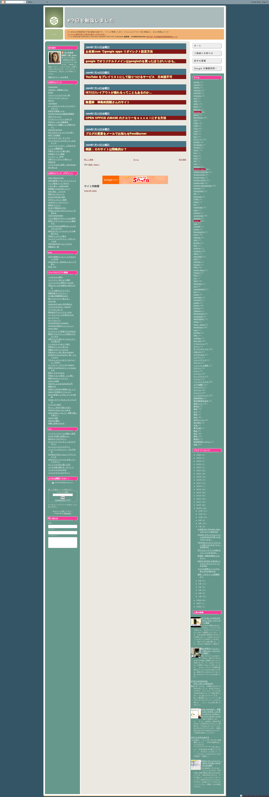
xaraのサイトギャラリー (58, 202)
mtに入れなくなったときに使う (61, 132)
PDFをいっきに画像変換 (58, 122)
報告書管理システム (202, 442)
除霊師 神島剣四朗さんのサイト (108, 102)
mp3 (196, 240)
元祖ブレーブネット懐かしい (60, 159)
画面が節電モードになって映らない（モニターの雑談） (210, 651)
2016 (199, 486)
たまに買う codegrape (58, 186)
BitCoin (197, 109)
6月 (200, 581)
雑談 (196, 409)
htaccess (198, 197)
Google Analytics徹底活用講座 (61, 114)
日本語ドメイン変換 (56, 154)
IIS (195, 205)
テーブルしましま (55, 309)
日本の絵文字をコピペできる (60, 244)
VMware (197, 311)
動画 (196, 431)
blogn (196, 115)
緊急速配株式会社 (201, 401)
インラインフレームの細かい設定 (62, 433)
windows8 (198, 316)
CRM (196, 126)
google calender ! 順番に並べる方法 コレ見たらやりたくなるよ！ (210, 711)
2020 (199, 474)
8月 (200, 523)
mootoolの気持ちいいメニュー (61, 326)
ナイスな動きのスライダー (59, 290)
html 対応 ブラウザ (56, 191)
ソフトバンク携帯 (201, 365)
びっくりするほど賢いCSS (59, 465)
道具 (196, 434)
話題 (196, 444)
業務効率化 (198, 398)
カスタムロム (199, 354)
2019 (199, 477)
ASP (196, 101)
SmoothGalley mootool (58, 323)
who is (51, 101)
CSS (196, 128)
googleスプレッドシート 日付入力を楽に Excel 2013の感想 (211, 763)
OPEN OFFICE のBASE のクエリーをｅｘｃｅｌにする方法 (209, 563)
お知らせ (197, 352)
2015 (199, 489)
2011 (199, 502)
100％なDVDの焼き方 (200, 737)
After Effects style (56, 178)
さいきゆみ (68, 52)
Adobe (197, 87)
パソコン (197, 379)
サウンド (197, 363)
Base (196, 107)
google (197, 166)
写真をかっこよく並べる (58, 347)
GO (195, 161)
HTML (196, 199)
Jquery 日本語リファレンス (59, 392)
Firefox (197, 147)
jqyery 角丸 (53, 328)
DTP (196, 134)
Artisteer (198, 96)
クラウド (197, 357)
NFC (196, 246)
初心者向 (197, 423)
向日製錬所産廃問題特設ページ (166, 36)
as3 (195, 98)
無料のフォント (54, 205)
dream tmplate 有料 (56, 197)
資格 (196, 414)
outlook (197, 262)
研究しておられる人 (56, 373)
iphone (197, 213)
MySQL (197, 243)
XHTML (197, 333)
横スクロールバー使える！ (59, 299)
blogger (197, 112)
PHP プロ (52, 267)
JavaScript (199, 216)
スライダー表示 (54, 405)
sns (195, 286)
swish (196, 295)
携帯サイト (198, 404)
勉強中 (197, 439)
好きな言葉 (200, 60)
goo (196, 164)
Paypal (197, 265)
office (196, 254)
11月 (201, 514)
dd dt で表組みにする (57, 208)
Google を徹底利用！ (205, 68)
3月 (200, 590)
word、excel (199, 325)
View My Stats (90, 191)
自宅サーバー (199, 420)
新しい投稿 (88, 160)
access (197, 85)
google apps (199, 169)
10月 (201, 517)
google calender (201, 172)
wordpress (198, 327)
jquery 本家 (53, 418)
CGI (196, 120)
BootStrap (198, 117)
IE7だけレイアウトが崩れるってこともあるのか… (119, 92)
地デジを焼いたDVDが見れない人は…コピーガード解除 (210, 620)
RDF (196, 275)
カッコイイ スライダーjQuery (61, 365)
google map (199, 177)
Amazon (197, 90)
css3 (196, 131)
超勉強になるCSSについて (59, 189)
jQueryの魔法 (54, 421)
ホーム (197, 45)
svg (195, 292)
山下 (196, 412)
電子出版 (197, 428)
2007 (199, 603)
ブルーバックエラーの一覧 (59, 95)
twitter (197, 305)
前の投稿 (182, 160)
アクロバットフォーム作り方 (60, 119)
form (196, 156)
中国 (196, 425)
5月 (200, 584)
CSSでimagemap (55, 215)
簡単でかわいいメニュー (58, 378)
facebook (198, 145)
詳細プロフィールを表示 (58, 77)
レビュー (197, 393)
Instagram (198, 207)
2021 (199, 470)
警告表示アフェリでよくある (60, 312)
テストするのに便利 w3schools (62, 165)
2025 (199, 458)
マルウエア (198, 387)
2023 (199, 464)
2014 (199, 492)
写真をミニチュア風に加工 (59, 151)
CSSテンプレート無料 (57, 200)
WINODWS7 (199, 319)
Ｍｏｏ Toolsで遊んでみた (59, 407)
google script (200, 180)
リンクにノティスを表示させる (61, 315)
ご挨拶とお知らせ (203, 53)
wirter (196, 322)
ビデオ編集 (198, 385)
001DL (197, 82)
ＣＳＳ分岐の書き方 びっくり (61, 467)
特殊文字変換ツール (56, 111)
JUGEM (197, 226)
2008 (199, 600)
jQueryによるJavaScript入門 (60, 384)
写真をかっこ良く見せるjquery (61, 352)
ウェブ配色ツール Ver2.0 (58, 183)
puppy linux (199, 270)
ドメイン (197, 374)
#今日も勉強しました (93, 20)
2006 (199, 607)
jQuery (197, 221)
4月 (200, 587)
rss (195, 278)
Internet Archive (55, 130)
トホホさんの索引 (55, 277)
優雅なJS (52, 386)
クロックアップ (200, 360)
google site (199, 183)
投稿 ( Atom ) (94, 165)
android (197, 93)
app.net (150, 36)
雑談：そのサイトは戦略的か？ (106, 149)
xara (196, 330)
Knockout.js (199, 232)
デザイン (197, 368)
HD (195, 194)
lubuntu (197, 237)
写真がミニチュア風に (57, 236)
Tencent (197, 300)
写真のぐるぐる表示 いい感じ (61, 376)
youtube (197, 338)
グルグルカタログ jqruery (59, 307)
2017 (199, 483)
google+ (197, 188)
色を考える (52, 167)
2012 (199, 499)
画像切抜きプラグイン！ (58, 293)
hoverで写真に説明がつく (59, 436)
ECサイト (198, 139)
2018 (199, 480)
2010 (199, 505)
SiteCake (198, 284)
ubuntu (197, 308)
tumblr (197, 303)
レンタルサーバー (201, 395)
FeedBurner (60, 500)
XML (196, 335)
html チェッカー (55, 117)
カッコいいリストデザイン (59, 447)
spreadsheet (199, 289)
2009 (199, 508)
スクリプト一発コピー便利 (59, 280)
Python (197, 273)
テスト (197, 371)
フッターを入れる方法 (57, 470)
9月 (200, 520)
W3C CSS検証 (54, 135)
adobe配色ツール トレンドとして (62, 181)
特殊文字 (51, 162)
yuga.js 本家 (53, 381)
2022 (199, 467)
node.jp (197, 248)
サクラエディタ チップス (59, 138)
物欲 (196, 436)
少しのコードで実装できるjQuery (62, 331)
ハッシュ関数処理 (55, 148)
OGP (196, 259)
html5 (50, 92)
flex (195, 153)
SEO (196, 281)
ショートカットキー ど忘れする (62, 146)
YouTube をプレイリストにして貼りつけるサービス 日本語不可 (210, 545)
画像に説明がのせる (56, 423)
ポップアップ (53, 318)
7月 (200, 527)
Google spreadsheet (203, 186)
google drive (199, 175)
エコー (197, 346)
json (196, 224)
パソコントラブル (201, 382)
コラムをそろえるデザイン (59, 473)
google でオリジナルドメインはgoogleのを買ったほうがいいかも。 (209, 537)
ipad (196, 210)
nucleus (197, 251)
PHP (196, 267)
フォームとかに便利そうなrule (61, 283)
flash (196, 150)
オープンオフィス (201, 349)
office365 (198, 256)
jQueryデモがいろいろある (59, 410)
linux (196, 235)
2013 (199, 496)
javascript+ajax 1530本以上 (60, 304)
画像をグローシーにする (58, 350)
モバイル (197, 390)
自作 (196, 417)
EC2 (196, 137)
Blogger (67, 513)
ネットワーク (199, 376)
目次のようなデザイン (57, 439)
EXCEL (197, 142)
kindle (197, 229)
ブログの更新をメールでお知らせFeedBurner (116, 133)
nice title (52, 301)
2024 (199, 461)
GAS (196, 158)
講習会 (197, 406)
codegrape (53, 87)
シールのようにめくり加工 (59, 344)
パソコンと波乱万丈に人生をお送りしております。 (86, 34)
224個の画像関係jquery (58, 296)
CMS (196, 123)
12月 (201, 511)
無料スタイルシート (56, 194)
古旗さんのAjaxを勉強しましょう (62, 389)
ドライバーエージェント (58, 98)
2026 (199, 455)
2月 (200, 593)
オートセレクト (54, 320)
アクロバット (199, 344)
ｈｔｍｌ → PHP (56, 157)
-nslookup (52, 103)
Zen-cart (198, 341)
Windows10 (199, 314)
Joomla (197, 218)
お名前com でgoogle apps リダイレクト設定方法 (119, 51)
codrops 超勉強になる (58, 90)
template (198, 297)
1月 (200, 596)
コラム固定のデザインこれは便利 (62, 218)
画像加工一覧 (53, 247)
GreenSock (199, 191)
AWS (196, 104)
